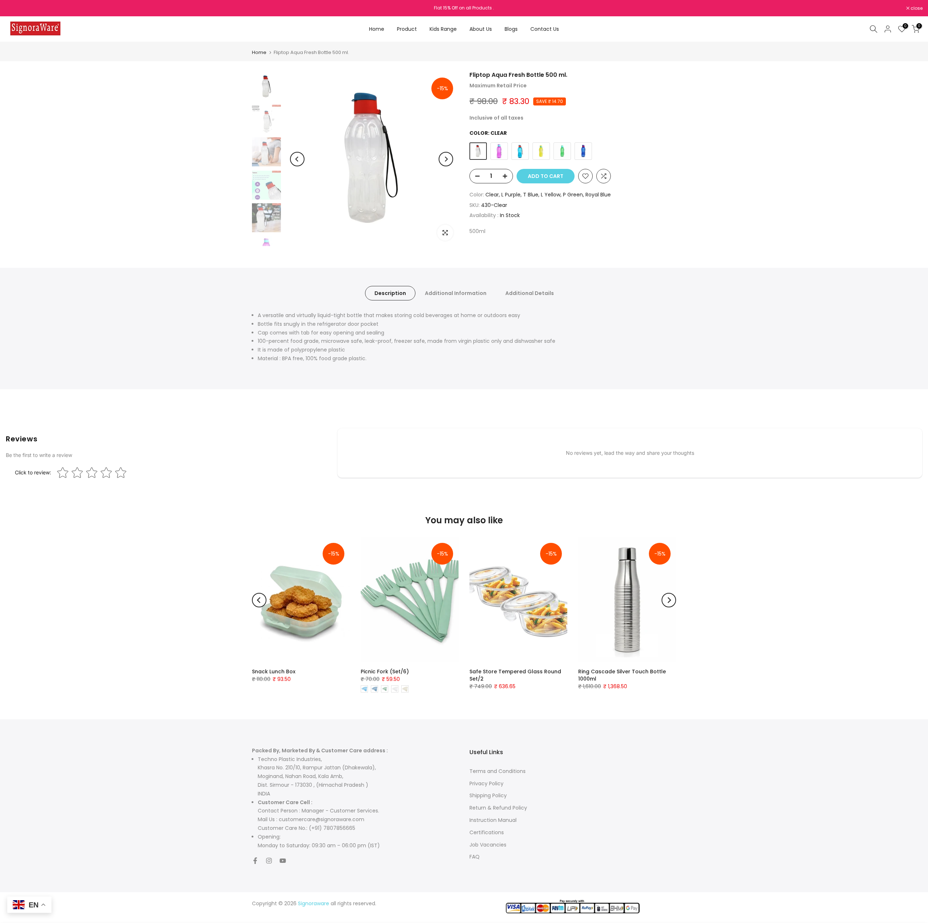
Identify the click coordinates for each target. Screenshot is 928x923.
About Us (480, 29)
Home (376, 29)
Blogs (511, 29)
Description (390, 293)
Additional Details (529, 293)
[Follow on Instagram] (269, 860)
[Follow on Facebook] (255, 860)
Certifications (486, 832)
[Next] (446, 159)
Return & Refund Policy (498, 807)
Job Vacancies (487, 844)
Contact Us (544, 29)
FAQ (474, 856)
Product (407, 29)
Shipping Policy (488, 795)
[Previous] (297, 159)
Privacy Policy (486, 783)
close (15, 8)
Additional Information (455, 293)
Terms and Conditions (497, 771)
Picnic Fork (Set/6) (385, 671)
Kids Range (443, 29)
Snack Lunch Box (273, 671)
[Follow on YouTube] (282, 860)
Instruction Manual (493, 820)
